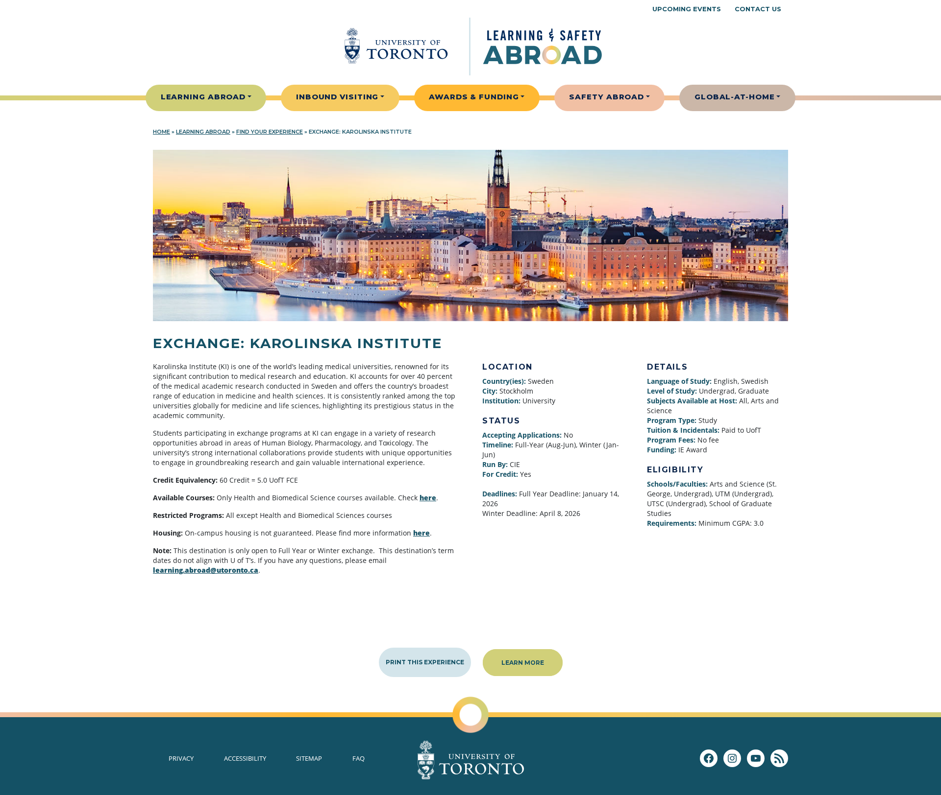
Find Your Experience (269, 131)
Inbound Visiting (337, 96)
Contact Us (758, 9)
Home (161, 131)
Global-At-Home (734, 96)
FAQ (358, 758)
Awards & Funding (474, 96)
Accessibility (245, 758)
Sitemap (309, 758)
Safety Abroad (606, 96)
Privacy (181, 758)
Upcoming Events (686, 9)
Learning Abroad (203, 96)
